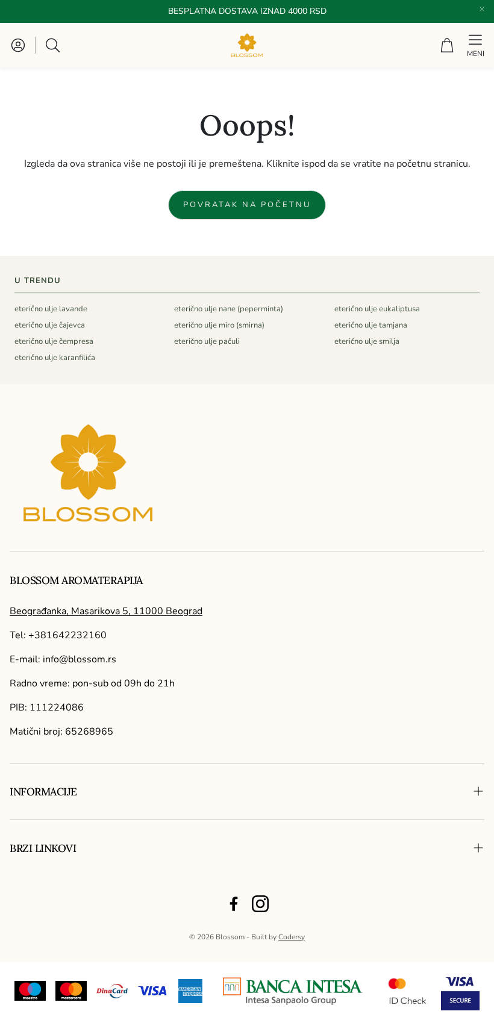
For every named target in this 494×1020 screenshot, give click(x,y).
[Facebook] (233, 903)
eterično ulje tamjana (370, 325)
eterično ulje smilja (366, 341)
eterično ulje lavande (50, 308)
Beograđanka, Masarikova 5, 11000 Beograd (106, 611)
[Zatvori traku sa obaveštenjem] (482, 9)
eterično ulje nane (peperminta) (228, 308)
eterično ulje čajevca (49, 325)
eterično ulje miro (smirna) (219, 325)
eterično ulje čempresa (53, 341)
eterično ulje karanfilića (54, 357)
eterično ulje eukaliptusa (377, 308)
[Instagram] (260, 903)
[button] (54, 45)
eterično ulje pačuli (207, 341)
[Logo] (293, 991)
